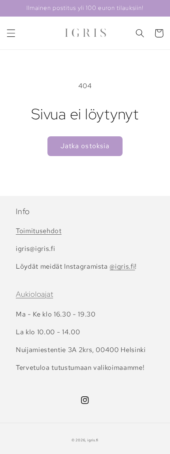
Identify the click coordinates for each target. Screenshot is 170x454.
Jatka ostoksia (85, 145)
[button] (10, 33)
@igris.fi (122, 266)
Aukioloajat (34, 294)
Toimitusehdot (39, 230)
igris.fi (92, 440)
